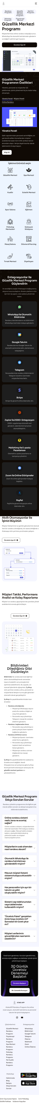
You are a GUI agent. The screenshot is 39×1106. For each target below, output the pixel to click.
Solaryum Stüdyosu (29, 228)
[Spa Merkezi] (28, 170)
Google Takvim (30, 1034)
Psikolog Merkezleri (10, 228)
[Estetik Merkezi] (28, 187)
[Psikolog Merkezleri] (10, 221)
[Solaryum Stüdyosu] (28, 221)
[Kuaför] (10, 187)
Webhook (28, 1042)
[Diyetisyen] (28, 256)
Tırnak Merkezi (10, 261)
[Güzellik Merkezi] (10, 170)
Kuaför (10, 192)
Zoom (27, 1044)
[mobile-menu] (35, 3)
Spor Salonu (10, 210)
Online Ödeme (30, 1047)
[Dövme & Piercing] (28, 239)
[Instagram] (17, 1017)
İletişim (9, 1083)
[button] (8, 12)
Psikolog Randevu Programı (9, 1054)
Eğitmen (28, 210)
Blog (7, 1081)
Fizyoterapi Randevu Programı (10, 1039)
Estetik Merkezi (28, 192)
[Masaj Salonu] (10, 239)
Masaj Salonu (10, 244)
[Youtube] (22, 1017)
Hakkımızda (10, 1078)
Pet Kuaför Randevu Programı (10, 1062)
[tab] (7, 99)
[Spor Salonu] (10, 204)
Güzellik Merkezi (10, 175)
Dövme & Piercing (28, 244)
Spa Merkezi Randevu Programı (10, 1046)
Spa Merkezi (29, 175)
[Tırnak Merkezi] (10, 256)
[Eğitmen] (28, 204)
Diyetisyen (28, 261)
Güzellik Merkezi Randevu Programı (12, 1031)
